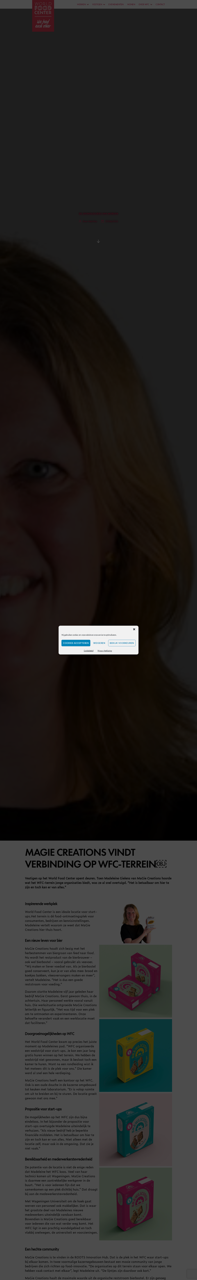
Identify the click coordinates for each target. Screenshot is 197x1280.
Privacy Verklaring (105, 650)
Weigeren (99, 643)
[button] (134, 629)
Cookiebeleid (88, 650)
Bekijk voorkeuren (122, 643)
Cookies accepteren (76, 643)
